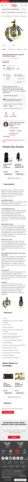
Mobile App (24, 453)
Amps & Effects (11, 12)
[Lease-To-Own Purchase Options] (21, 108)
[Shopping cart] (25, 5)
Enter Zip (19, 81)
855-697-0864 (13, 133)
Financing (17, 453)
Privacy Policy (17, 470)
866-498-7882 (7, 444)
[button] (14, 184)
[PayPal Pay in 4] (6, 106)
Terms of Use (23, 475)
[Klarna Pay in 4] (11, 106)
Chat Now (12, 135)
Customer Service (11, 454)
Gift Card (3, 453)
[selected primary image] (14, 30)
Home (3, 16)
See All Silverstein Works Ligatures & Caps (13, 140)
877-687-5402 (20, 444)
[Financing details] (24, 99)
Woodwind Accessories (19, 16)
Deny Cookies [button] (8, 479)
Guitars (3, 12)
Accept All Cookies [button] (20, 479)
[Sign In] (22, 5)
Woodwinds (9, 16)
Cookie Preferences (7, 477)
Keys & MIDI (20, 12)
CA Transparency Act (4, 466)
